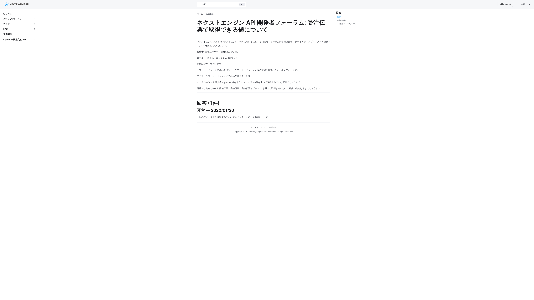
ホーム (200, 14)
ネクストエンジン (258, 127)
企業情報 (272, 127)
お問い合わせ (505, 4)
